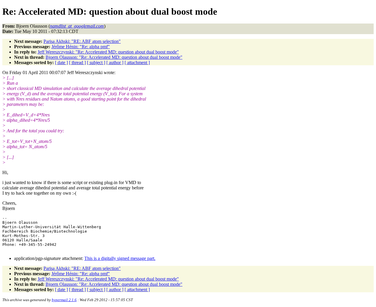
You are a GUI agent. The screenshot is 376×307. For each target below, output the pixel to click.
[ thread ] (77, 62)
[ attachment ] (137, 62)
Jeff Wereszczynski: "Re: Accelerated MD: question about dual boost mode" (108, 51)
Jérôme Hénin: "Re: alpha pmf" (80, 46)
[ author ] (114, 62)
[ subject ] (96, 62)
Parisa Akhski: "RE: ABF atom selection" (82, 41)
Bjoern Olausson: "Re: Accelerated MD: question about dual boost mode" (114, 57)
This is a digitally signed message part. (119, 258)
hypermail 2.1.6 (64, 300)
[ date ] (61, 62)
